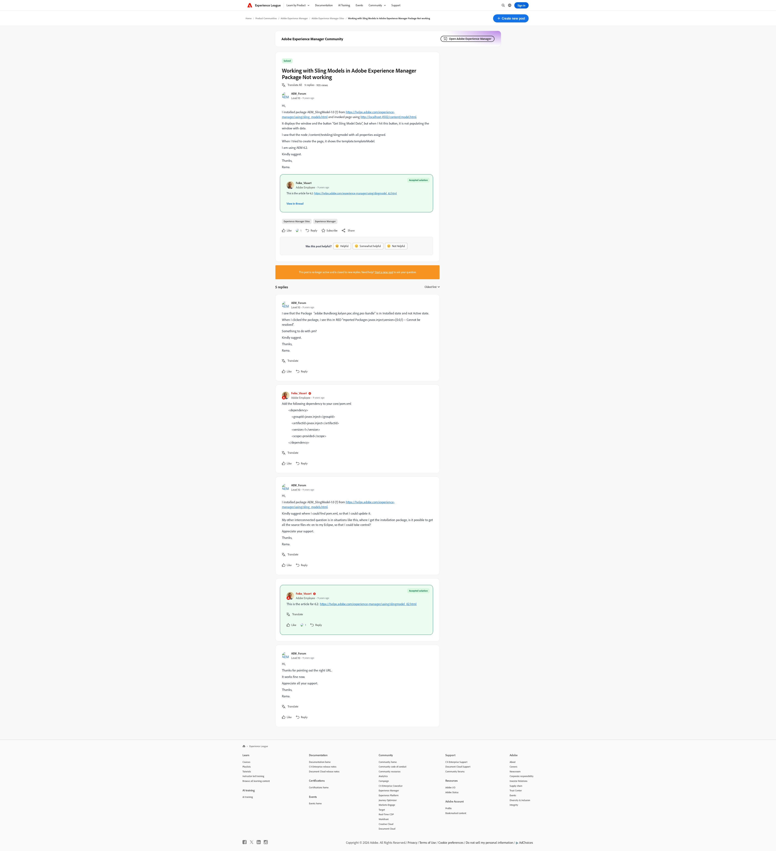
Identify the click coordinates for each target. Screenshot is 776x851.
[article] (356, 338)
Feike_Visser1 (304, 183)
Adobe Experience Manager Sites (328, 18)
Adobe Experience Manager (294, 18)
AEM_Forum (298, 93)
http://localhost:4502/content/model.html (388, 117)
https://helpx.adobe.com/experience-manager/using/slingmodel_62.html (355, 193)
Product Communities (266, 18)
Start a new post (384, 272)
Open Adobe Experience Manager (470, 39)
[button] (511, 18)
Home (249, 18)
